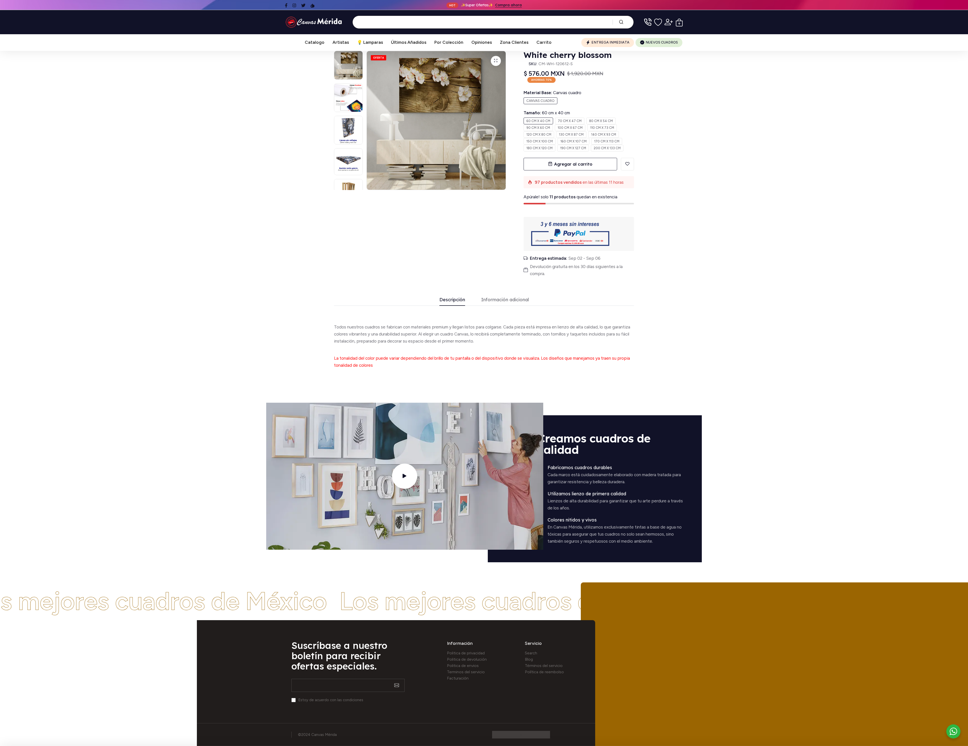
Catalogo (314, 42)
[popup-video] (404, 476)
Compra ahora (508, 5)
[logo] (315, 22)
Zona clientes (514, 42)
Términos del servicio (544, 665)
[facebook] (286, 5)
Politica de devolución (467, 659)
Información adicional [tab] (505, 300)
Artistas (340, 42)
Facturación (458, 678)
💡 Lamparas (370, 42)
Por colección (448, 42)
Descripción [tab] (452, 300)
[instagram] (294, 5)
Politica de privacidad (466, 653)
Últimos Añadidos (408, 42)
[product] (496, 61)
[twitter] (303, 5)
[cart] (679, 22)
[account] (668, 22)
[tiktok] (312, 5)
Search (531, 653)
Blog (529, 659)
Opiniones (481, 42)
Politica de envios (463, 665)
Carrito (544, 42)
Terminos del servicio (466, 671)
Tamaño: (547, 112)
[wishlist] (658, 22)
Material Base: (552, 92)
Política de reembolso (544, 671)
